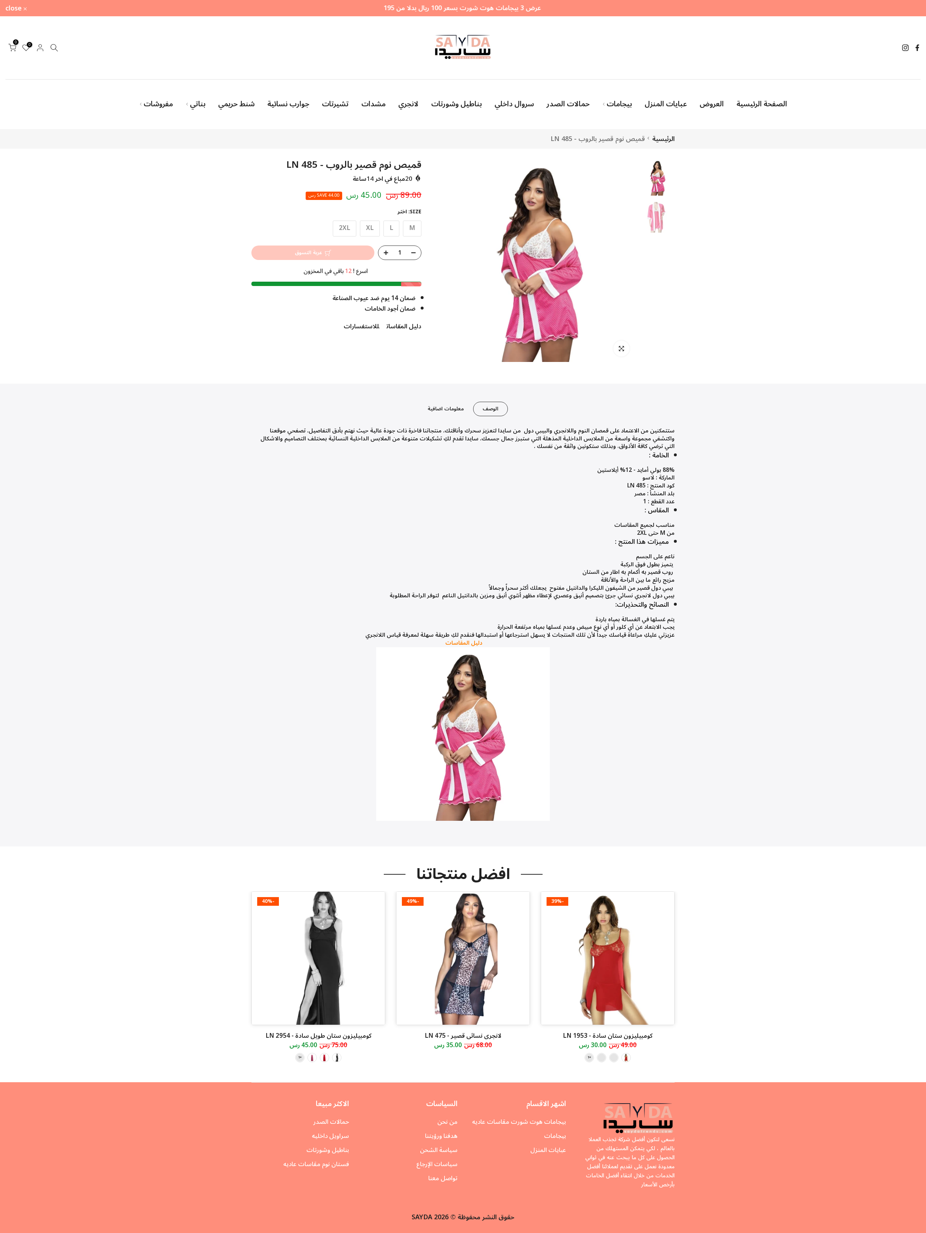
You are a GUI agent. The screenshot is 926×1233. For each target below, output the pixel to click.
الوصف (490, 409)
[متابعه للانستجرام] (905, 47)
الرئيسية (663, 139)
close (908, 8)
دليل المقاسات (403, 326)
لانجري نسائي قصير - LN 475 (463, 1035)
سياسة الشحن (439, 1150)
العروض (712, 104)
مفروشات (158, 104)
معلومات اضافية (446, 409)
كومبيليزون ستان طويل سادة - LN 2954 (318, 1035)
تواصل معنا (443, 1178)
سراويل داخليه (330, 1136)
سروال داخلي (514, 104)
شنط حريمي (236, 104)
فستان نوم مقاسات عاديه (316, 1164)
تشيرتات (335, 104)
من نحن (447, 1122)
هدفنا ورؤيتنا (441, 1136)
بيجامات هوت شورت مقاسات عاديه (519, 1122)
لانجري (408, 104)
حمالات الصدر (568, 104)
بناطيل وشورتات (456, 104)
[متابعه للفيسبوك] (917, 47)
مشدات (373, 104)
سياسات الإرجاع (437, 1164)
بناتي (197, 104)
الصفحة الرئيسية (761, 104)
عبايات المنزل (666, 104)
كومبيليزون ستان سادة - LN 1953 (608, 1035)
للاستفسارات (361, 326)
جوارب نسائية (288, 104)
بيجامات (619, 104)
